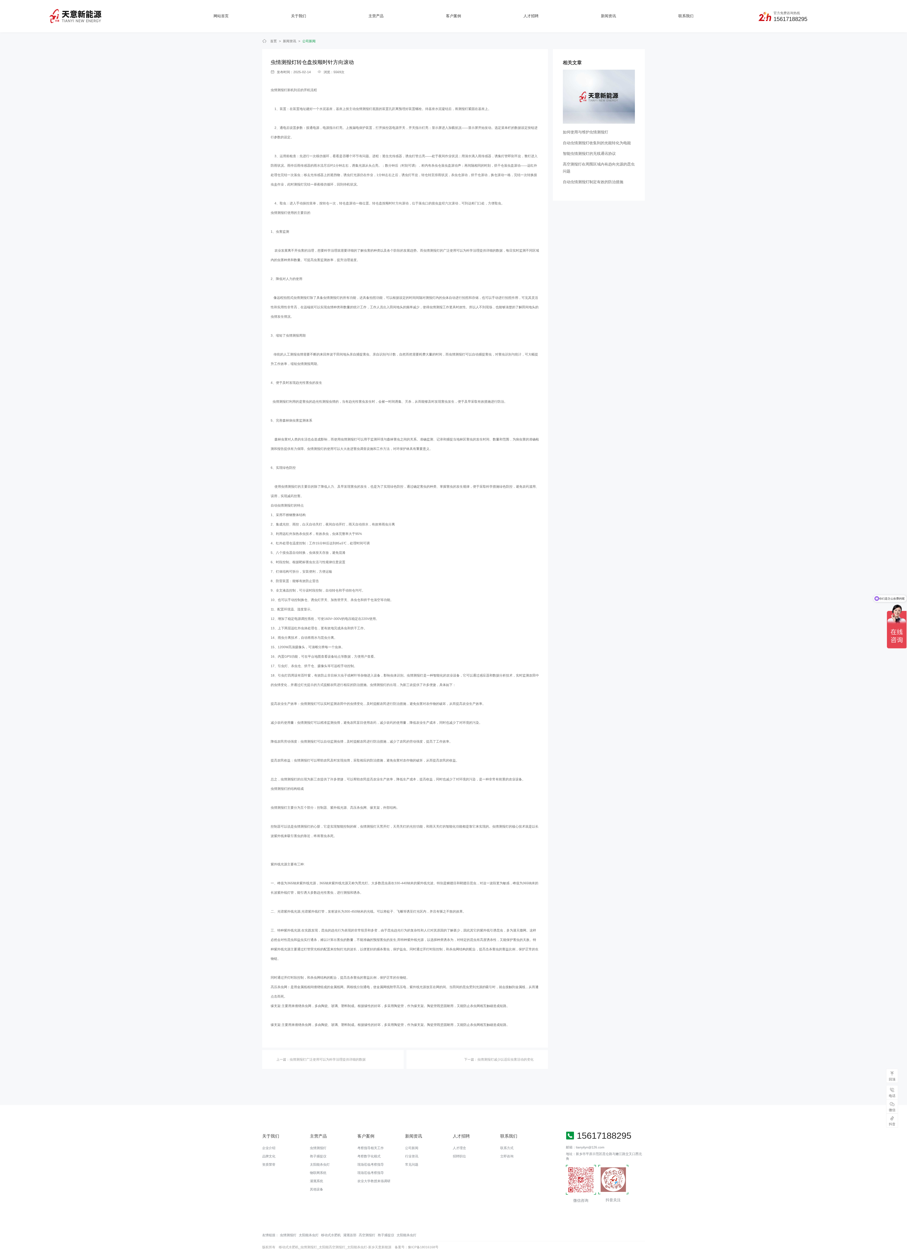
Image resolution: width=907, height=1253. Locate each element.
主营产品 (376, 16)
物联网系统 (318, 1173)
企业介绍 (268, 1148)
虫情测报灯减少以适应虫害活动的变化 (505, 1059)
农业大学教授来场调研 (373, 1181)
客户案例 (453, 16)
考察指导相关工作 (370, 1148)
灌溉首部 (349, 1235)
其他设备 (316, 1189)
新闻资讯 (608, 16)
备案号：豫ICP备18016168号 (416, 1247)
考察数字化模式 (369, 1156)
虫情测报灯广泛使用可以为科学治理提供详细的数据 (328, 1059)
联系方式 (506, 1148)
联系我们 (685, 16)
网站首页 (221, 16)
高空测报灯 (367, 1235)
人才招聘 (531, 16)
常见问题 (411, 1164)
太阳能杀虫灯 (320, 1164)
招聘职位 (459, 1156)
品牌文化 (268, 1156)
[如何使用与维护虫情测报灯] (599, 96)
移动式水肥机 (331, 1235)
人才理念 (459, 1148)
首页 (273, 41)
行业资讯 (411, 1156)
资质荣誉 (268, 1164)
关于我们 (298, 16)
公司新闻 (309, 41)
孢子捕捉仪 (318, 1156)
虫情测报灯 (279, 90)
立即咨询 (506, 1156)
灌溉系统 (316, 1181)
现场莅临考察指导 (370, 1164)
